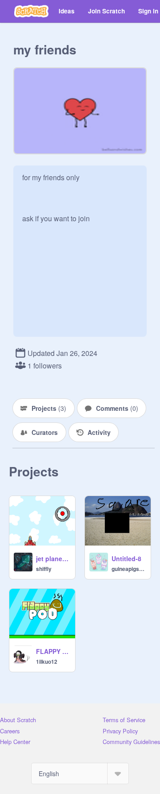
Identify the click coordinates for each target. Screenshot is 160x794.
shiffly (44, 569)
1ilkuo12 (46, 662)
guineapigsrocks (128, 569)
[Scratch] (31, 11)
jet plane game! (53, 558)
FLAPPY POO (53, 651)
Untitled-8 (126, 558)
